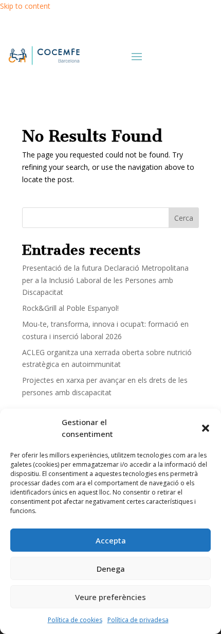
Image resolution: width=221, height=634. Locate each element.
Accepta (111, 540)
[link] (43, 55)
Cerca (183, 218)
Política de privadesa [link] (138, 619)
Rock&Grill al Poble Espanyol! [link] (70, 308)
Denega (111, 568)
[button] (205, 428)
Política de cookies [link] (75, 619)
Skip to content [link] (25, 6)
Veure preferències (110, 597)
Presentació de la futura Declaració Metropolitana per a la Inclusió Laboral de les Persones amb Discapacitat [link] (105, 280)
